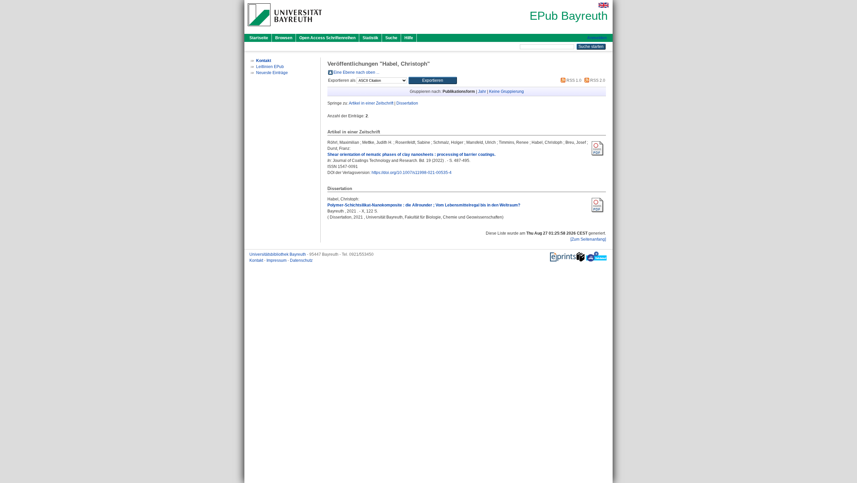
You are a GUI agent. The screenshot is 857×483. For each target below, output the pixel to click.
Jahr (482, 91)
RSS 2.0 (597, 80)
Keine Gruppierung (506, 91)
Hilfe (408, 38)
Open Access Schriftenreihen (327, 38)
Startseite (258, 38)
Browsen (283, 38)
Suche (391, 38)
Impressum (277, 260)
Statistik (370, 38)
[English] (604, 5)
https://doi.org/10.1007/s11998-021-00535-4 (412, 172)
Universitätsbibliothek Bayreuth (278, 254)
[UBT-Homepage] (284, 28)
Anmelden (597, 38)
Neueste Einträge (272, 72)
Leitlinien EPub (270, 66)
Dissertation (407, 103)
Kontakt (256, 260)
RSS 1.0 (573, 80)
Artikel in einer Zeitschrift (371, 103)
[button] (432, 80)
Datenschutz (301, 260)
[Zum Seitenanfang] (588, 239)
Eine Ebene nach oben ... (356, 72)
